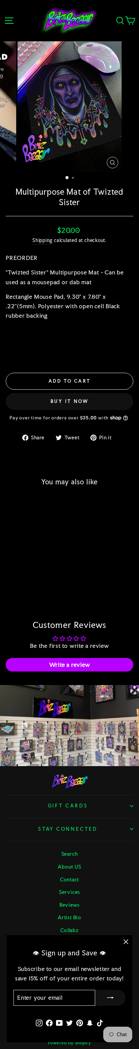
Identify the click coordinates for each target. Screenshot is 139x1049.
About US (69, 866)
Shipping (42, 240)
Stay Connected (68, 829)
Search (69, 854)
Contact (69, 879)
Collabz (69, 930)
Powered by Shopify (69, 1042)
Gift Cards (68, 805)
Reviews (69, 905)
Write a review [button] (69, 664)
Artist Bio (69, 917)
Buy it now (70, 401)
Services (69, 892)
